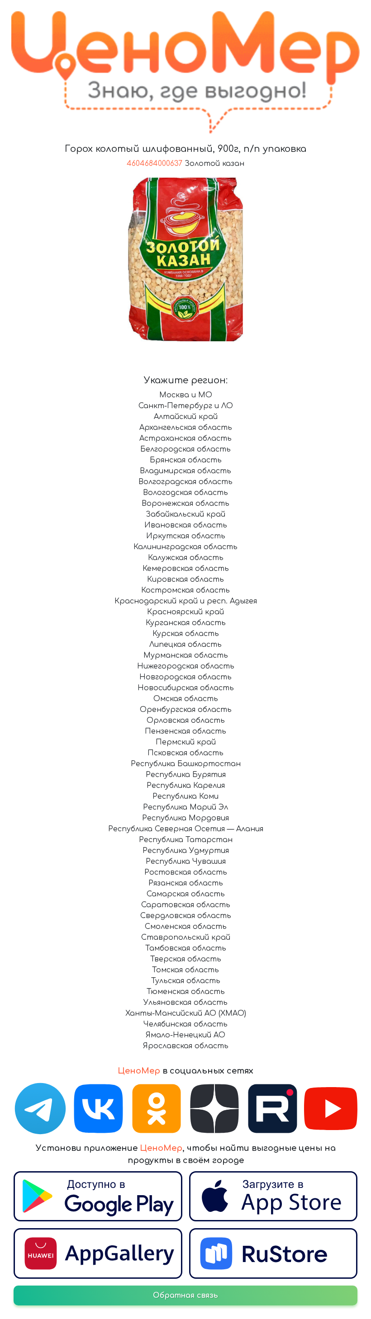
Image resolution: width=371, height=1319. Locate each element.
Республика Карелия (186, 786)
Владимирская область (185, 471)
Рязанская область (185, 883)
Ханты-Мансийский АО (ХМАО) (185, 1013)
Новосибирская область (186, 688)
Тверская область (185, 959)
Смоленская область (186, 927)
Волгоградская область (185, 482)
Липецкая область (185, 645)
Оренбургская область (186, 710)
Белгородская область (185, 449)
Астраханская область (185, 438)
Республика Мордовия (185, 818)
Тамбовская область (185, 948)
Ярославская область (185, 1046)
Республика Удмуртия (186, 851)
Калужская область (186, 558)
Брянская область (186, 460)
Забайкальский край (185, 514)
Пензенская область (185, 731)
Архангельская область (185, 428)
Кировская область (185, 579)
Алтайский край (186, 417)
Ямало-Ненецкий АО (185, 1035)
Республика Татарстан (186, 840)
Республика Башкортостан (186, 764)
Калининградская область (185, 547)
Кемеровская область (186, 569)
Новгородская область (185, 677)
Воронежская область (185, 503)
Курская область (185, 634)
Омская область (185, 699)
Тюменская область (186, 992)
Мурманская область (185, 655)
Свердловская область (185, 916)
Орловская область (186, 720)
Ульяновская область (185, 1003)
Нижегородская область (185, 666)
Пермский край (186, 742)
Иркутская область (185, 536)
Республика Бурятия (186, 775)
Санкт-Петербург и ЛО (185, 406)
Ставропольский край (185, 937)
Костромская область (185, 590)
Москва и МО (185, 395)
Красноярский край (185, 612)
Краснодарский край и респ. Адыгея (185, 601)
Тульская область (185, 981)
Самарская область (186, 894)
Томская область (185, 970)
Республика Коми (185, 796)
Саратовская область (185, 905)
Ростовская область (185, 872)
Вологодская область (185, 493)
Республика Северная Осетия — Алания (185, 829)
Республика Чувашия (186, 861)
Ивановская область (185, 525)
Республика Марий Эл (185, 807)
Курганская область (186, 623)
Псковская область (185, 753)
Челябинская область (185, 1024)
